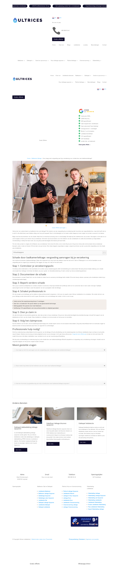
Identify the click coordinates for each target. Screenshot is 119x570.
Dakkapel (29, 60)
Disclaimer (82, 539)
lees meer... (19, 450)
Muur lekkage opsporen (57, 60)
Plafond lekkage (71, 60)
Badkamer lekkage (36, 158)
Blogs (68, 45)
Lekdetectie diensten (68, 75)
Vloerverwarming (84, 60)
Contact (104, 45)
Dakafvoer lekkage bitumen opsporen (56, 424)
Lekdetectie (77, 45)
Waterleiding (96, 60)
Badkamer (20, 60)
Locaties (85, 45)
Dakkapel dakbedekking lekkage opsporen (25, 428)
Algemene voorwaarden (92, 539)
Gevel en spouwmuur (41, 60)
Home (53, 45)
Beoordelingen (95, 45)
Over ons (61, 45)
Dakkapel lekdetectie (86, 423)
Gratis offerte (58, 39)
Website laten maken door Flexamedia (41, 539)
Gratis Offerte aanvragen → (59, 228)
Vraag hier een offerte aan (79, 334)
